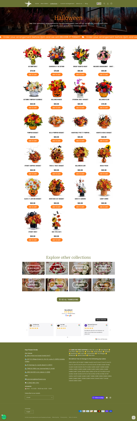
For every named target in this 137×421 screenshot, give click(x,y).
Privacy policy (63, 417)
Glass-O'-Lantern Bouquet (32, 199)
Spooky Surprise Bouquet (33, 166)
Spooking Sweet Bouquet (80, 99)
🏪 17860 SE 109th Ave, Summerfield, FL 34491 (40, 368)
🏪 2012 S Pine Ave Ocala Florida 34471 (37, 355)
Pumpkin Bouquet (32, 133)
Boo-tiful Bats (56, 232)
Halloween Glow (104, 99)
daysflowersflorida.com (35, 417)
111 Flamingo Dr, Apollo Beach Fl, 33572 (39, 365)
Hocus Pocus (104, 166)
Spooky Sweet (32, 232)
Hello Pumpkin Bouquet (56, 133)
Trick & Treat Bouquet (56, 166)
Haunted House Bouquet (104, 133)
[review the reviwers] (51, 325)
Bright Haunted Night (80, 66)
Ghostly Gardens (80, 199)
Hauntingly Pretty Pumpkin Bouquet (80, 133)
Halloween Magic (56, 99)
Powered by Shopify (46, 417)
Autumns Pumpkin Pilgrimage (32, 99)
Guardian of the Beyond (56, 66)
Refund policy (55, 417)
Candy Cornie (104, 199)
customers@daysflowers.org (36, 379)
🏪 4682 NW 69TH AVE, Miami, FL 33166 (37, 372)
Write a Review (101, 320)
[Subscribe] (51, 397)
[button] (54, 3)
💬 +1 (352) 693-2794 (32, 383)
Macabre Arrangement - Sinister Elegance (104, 67)
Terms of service (73, 417)
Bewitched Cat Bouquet (56, 199)
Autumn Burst (33, 66)
